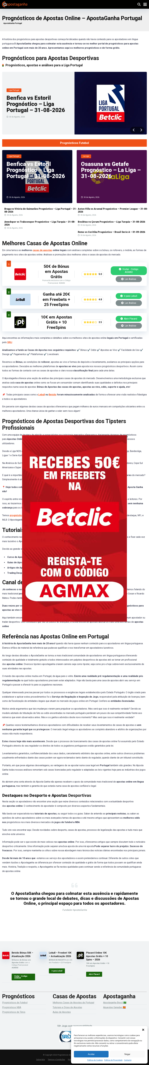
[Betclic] (74, 532)
